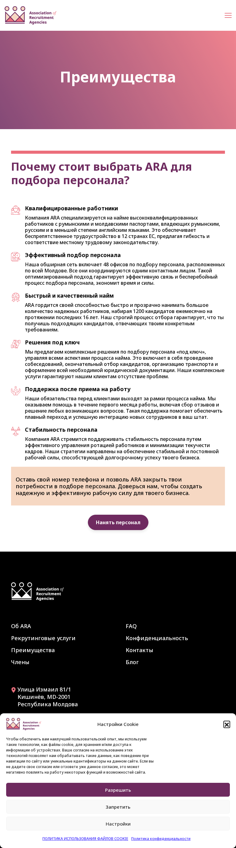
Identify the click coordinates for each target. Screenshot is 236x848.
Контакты (139, 650)
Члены (20, 662)
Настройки (118, 824)
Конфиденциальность (157, 638)
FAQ (131, 626)
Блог (132, 662)
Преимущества (33, 650)
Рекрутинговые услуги (43, 638)
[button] (227, 724)
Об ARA (21, 626)
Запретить (118, 807)
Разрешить (118, 790)
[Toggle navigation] (228, 15)
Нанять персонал (118, 522)
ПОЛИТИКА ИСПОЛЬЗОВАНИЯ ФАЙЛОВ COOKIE (85, 838)
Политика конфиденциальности (161, 838)
